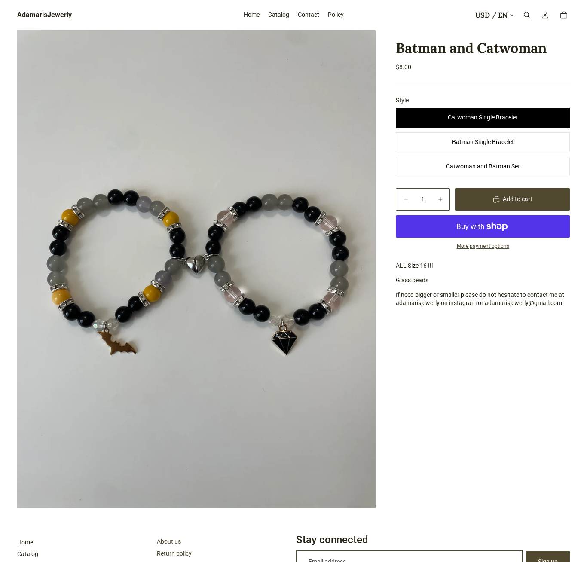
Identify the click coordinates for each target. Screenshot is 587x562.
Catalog (27, 553)
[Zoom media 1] (196, 269)
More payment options (483, 246)
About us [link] (169, 541)
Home (25, 542)
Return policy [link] (174, 553)
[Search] (526, 15)
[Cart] (563, 15)
